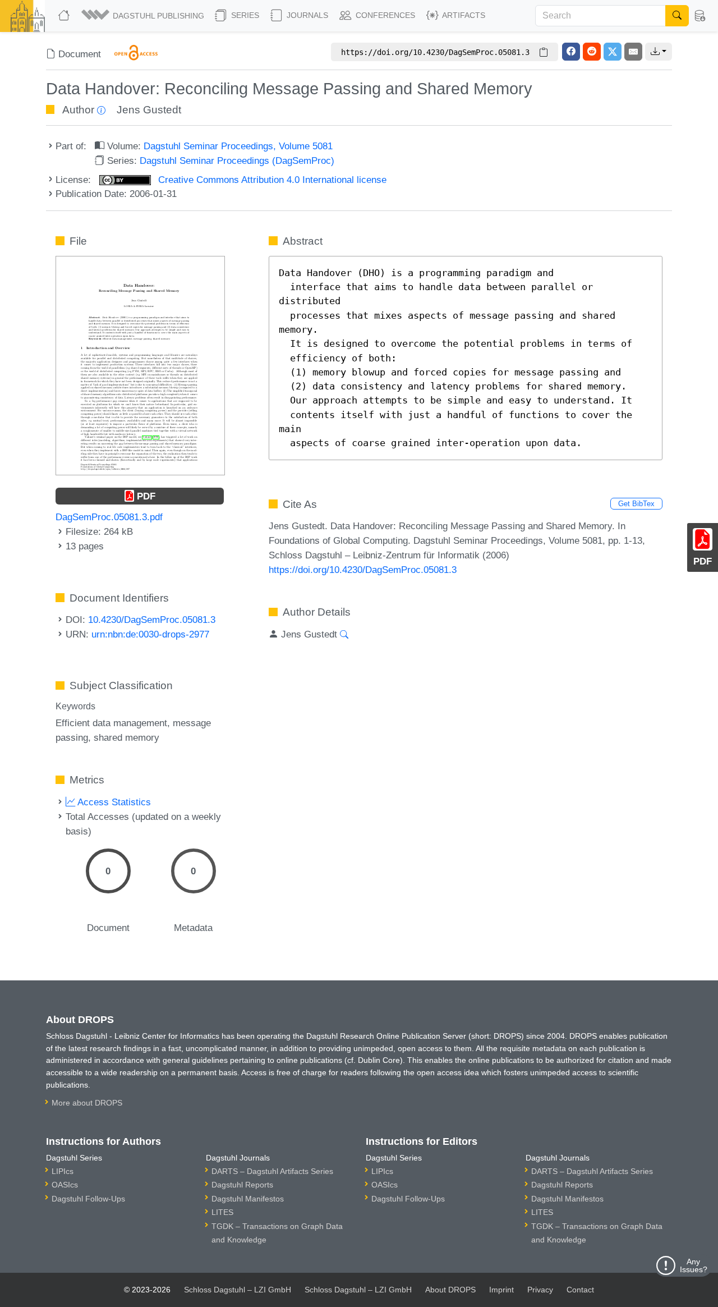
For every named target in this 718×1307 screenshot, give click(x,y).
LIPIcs (62, 1171)
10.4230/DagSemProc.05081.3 (151, 619)
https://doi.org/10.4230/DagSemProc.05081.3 (363, 569)
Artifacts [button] (462, 15)
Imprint (501, 1289)
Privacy (540, 1289)
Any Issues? (693, 1265)
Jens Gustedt (149, 110)
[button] (143, 15)
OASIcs (65, 1184)
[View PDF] (140, 364)
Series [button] (244, 15)
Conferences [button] (384, 15)
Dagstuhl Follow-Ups (88, 1198)
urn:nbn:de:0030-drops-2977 (150, 634)
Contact (580, 1289)
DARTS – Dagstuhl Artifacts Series (272, 1171)
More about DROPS (87, 1102)
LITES (222, 1212)
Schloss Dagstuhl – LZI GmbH (237, 1289)
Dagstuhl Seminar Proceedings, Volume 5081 (238, 146)
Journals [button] (306, 15)
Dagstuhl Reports (242, 1184)
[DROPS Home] (65, 15)
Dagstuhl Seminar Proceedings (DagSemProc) (237, 160)
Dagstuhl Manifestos (247, 1198)
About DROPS (450, 1289)
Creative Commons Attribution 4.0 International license (270, 179)
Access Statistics (113, 802)
